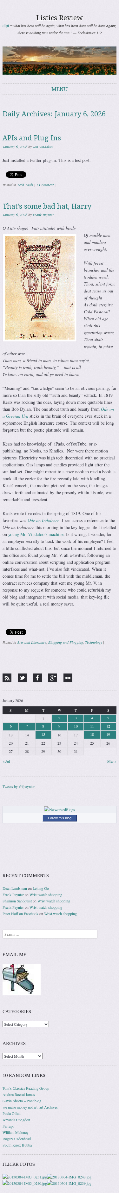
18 (92, 734)
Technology (93, 642)
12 (108, 726)
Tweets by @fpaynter (19, 786)
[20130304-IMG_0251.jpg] (25, 1176)
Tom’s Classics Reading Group (26, 1088)
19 (108, 734)
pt (7, 25)
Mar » (111, 761)
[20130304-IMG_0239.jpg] (69, 1183)
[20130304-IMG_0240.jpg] (25, 1183)
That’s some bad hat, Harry (47, 206)
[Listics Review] (59, 60)
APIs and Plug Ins (32, 138)
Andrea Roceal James (19, 1094)
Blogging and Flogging (65, 642)
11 (92, 726)
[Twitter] (22, 677)
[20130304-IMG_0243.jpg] (69, 1176)
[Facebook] (37, 677)
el (4, 25)
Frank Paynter (43, 214)
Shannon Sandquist (17, 900)
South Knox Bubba (17, 1144)
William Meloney (16, 1132)
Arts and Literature (31, 642)
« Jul (6, 761)
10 (76, 726)
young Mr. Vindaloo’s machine (35, 534)
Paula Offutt (12, 1113)
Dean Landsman (15, 888)
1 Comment (45, 184)
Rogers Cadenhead (17, 1138)
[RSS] (7, 677)
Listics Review (59, 18)
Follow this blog (59, 818)
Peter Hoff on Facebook (20, 913)
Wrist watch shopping (46, 894)
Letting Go (41, 888)
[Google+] (52, 677)
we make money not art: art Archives (30, 1107)
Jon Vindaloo (43, 146)
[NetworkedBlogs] (59, 809)
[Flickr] (67, 677)
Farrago (8, 1125)
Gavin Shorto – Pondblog (22, 1100)
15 (43, 734)
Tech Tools (25, 184)
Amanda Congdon (16, 1119)
